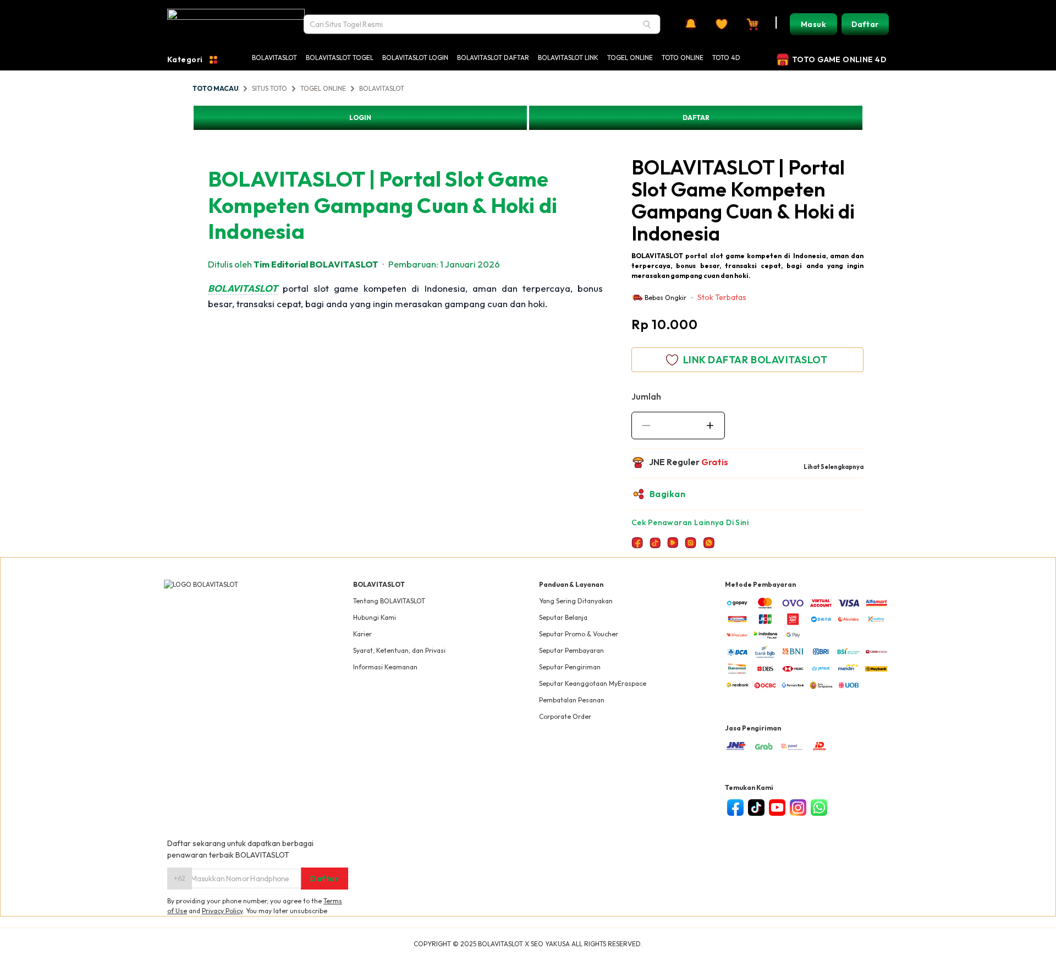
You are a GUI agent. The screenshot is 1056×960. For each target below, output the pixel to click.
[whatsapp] (819, 807)
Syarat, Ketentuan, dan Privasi (399, 650)
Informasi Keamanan (385, 667)
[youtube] (777, 807)
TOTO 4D (726, 57)
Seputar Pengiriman (570, 667)
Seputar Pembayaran (571, 650)
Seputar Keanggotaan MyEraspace (592, 683)
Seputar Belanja (563, 617)
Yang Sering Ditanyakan (576, 601)
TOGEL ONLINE (630, 57)
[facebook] (735, 807)
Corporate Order (565, 716)
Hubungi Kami (374, 617)
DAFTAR (696, 117)
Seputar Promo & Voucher (578, 634)
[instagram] (798, 807)
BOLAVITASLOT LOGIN (415, 57)
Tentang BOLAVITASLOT (389, 601)
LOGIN (360, 117)
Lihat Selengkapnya (834, 467)
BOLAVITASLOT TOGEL (339, 57)
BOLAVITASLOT (274, 57)
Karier (362, 634)
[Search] (647, 24)
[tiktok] (756, 807)
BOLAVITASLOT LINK (568, 57)
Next (626, 145)
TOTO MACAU (216, 88)
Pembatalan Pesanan (571, 700)
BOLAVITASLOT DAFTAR (493, 57)
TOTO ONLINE (682, 57)
